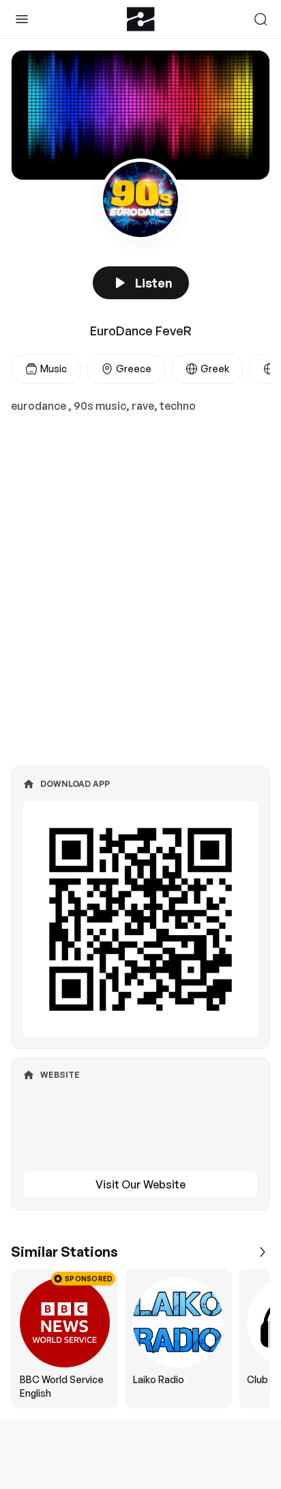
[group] (140, 1338)
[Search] (261, 19)
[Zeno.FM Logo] (141, 19)
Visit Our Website (140, 1184)
